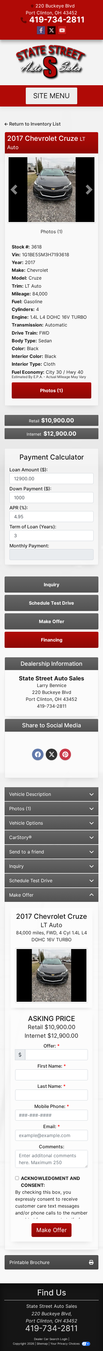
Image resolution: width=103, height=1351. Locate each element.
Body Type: (24, 341)
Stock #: (21, 247)
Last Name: (49, 1086)
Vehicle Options (26, 823)
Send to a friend (26, 852)
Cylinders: (23, 309)
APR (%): (18, 508)
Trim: (17, 286)
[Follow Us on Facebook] (41, 30)
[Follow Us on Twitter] (51, 30)
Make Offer (51, 621)
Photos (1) (52, 231)
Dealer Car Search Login (51, 1339)
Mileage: (21, 294)
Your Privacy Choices (65, 1343)
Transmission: (27, 325)
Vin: (16, 254)
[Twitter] (51, 755)
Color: (18, 348)
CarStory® (20, 837)
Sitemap (42, 1343)
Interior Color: (27, 356)
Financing (51, 640)
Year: (17, 262)
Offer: (49, 1046)
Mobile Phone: (50, 1106)
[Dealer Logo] (51, 62)
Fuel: (17, 301)
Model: (19, 278)
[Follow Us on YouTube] (62, 30)
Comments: (51, 1146)
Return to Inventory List (34, 124)
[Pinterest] (65, 755)
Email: (49, 1126)
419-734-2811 (57, 19)
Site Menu (51, 96)
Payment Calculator (51, 457)
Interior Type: (27, 364)
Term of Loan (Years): (32, 527)
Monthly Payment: (29, 546)
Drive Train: (25, 333)
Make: (18, 270)
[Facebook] (37, 755)
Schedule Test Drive (51, 603)
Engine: (20, 317)
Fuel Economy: (28, 372)
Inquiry (51, 584)
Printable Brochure (29, 1262)
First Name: (49, 1066)
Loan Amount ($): (28, 470)
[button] (14, 189)
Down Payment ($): (30, 489)
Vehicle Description (30, 794)
